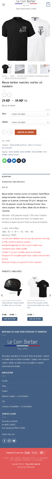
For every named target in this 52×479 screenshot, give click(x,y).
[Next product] (4, 95)
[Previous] (6, 38)
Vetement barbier (13, 155)
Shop (12, 76)
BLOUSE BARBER (14, 152)
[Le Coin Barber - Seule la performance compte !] (26, 3)
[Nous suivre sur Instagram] (9, 441)
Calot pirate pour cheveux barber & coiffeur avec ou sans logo (13, 304)
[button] (3, 4)
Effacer (48, 110)
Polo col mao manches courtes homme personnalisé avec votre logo (38, 305)
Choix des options (10, 319)
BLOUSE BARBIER (25, 152)
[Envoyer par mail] (19, 160)
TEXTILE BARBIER (37, 152)
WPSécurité (31, 467)
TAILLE (4, 114)
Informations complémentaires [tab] (13, 182)
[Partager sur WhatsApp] (4, 160)
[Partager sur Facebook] (9, 160)
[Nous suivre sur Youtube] (14, 441)
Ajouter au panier (25, 132)
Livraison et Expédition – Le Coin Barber (17, 406)
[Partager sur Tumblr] (23, 160)
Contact (4, 391)
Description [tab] (6, 177)
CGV (3, 401)
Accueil (4, 76)
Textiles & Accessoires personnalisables (33, 76)
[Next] (45, 38)
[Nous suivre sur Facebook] (4, 441)
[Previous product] (9, 95)
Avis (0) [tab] (4, 187)
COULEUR (5, 122)
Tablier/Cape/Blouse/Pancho (15, 78)
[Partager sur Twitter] (14, 160)
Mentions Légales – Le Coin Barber (15, 396)
